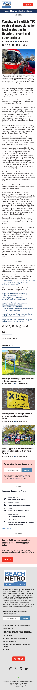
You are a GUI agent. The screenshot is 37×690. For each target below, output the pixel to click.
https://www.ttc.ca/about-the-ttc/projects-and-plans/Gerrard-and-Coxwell (17, 315)
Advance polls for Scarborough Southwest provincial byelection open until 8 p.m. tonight (17, 415)
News (16, 41)
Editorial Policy (8, 629)
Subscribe (26, 470)
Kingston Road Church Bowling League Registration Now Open (21, 523)
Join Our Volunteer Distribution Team (15, 638)
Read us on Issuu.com (9, 642)
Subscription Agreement (23, 685)
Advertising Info (8, 635)
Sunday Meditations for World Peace (19, 505)
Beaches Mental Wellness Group (18, 511)
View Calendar (6, 528)
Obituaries (29, 11)
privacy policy (15, 478)
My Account (6, 650)
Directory (14, 11)
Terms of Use (19, 686)
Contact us (25, 476)
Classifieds (21, 11)
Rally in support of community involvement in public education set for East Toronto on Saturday (18, 450)
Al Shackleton (8, 41)
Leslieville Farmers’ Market (16, 499)
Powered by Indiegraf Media (18, 683)
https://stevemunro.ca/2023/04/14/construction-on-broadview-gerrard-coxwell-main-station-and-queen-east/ (18, 282)
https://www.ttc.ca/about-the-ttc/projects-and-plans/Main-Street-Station (17, 320)
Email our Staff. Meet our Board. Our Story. (17, 626)
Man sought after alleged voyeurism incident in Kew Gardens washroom (18, 379)
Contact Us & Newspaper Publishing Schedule (17, 632)
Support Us (28, 5)
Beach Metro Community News (24, 681)
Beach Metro (8, 384)
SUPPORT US (18, 659)
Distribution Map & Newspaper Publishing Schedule (16, 646)
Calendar (7, 11)
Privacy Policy (9, 685)
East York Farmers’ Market (16, 516)
